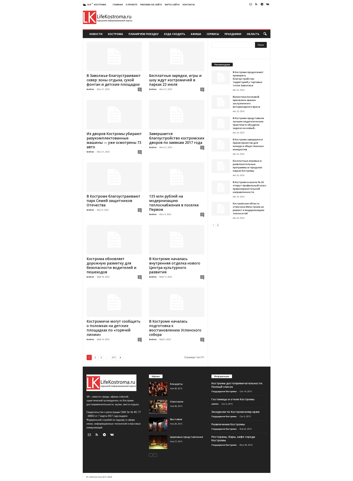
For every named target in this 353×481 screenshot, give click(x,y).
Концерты (176, 384)
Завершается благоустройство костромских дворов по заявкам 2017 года (176, 138)
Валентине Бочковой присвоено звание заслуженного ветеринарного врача (246, 101)
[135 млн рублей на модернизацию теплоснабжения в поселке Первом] (176, 177)
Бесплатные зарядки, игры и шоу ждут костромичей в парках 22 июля (175, 80)
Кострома (115, 34)
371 (114, 357)
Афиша (196, 34)
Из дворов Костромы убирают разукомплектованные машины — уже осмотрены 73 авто (114, 140)
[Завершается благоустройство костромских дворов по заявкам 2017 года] (176, 114)
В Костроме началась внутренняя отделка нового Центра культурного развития (174, 265)
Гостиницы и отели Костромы (232, 399)
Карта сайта (172, 4)
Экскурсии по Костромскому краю (235, 411)
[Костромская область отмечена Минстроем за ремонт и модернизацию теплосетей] (221, 209)
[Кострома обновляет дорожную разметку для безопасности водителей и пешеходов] (114, 239)
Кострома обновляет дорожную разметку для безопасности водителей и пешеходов (111, 265)
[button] (265, 34)
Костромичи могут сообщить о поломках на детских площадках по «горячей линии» (113, 328)
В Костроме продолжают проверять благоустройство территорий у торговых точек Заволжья (248, 78)
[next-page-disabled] (155, 455)
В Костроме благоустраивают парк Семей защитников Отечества (113, 200)
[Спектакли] (158, 407)
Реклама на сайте (151, 4)
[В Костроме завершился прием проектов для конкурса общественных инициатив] (221, 145)
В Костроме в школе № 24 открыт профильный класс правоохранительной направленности (249, 187)
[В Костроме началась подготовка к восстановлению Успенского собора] (176, 302)
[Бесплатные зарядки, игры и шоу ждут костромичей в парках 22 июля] (176, 56)
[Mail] (250, 4)
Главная (118, 4)
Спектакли (176, 401)
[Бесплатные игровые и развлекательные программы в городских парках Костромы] (221, 166)
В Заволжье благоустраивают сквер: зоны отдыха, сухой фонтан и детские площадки (114, 80)
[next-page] (218, 225)
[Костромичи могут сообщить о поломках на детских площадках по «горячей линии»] (114, 302)
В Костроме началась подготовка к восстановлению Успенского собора (175, 328)
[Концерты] (158, 389)
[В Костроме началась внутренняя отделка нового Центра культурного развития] (176, 239)
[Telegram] (262, 4)
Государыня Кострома (224, 391)
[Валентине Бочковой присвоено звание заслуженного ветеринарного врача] (221, 102)
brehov (90, 89)
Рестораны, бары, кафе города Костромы (233, 438)
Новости (95, 34)
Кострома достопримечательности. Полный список (237, 384)
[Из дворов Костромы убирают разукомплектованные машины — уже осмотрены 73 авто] (114, 114)
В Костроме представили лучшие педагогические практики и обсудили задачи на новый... (248, 123)
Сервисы (213, 34)
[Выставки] (158, 424)
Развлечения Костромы (228, 424)
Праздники (232, 34)
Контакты (189, 4)
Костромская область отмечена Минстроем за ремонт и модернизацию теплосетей (248, 208)
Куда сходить (174, 34)
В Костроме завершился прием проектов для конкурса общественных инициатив (248, 144)
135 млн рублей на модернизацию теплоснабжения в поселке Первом (174, 203)
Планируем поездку (143, 34)
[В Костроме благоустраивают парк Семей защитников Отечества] (114, 177)
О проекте (131, 4)
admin (215, 403)
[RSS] (256, 4)
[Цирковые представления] (158, 442)
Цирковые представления (186, 437)
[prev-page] (213, 225)
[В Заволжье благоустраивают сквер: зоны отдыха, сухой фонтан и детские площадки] (114, 56)
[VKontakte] (267, 4)
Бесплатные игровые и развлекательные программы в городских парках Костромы (247, 165)
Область (253, 34)
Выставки (176, 419)
